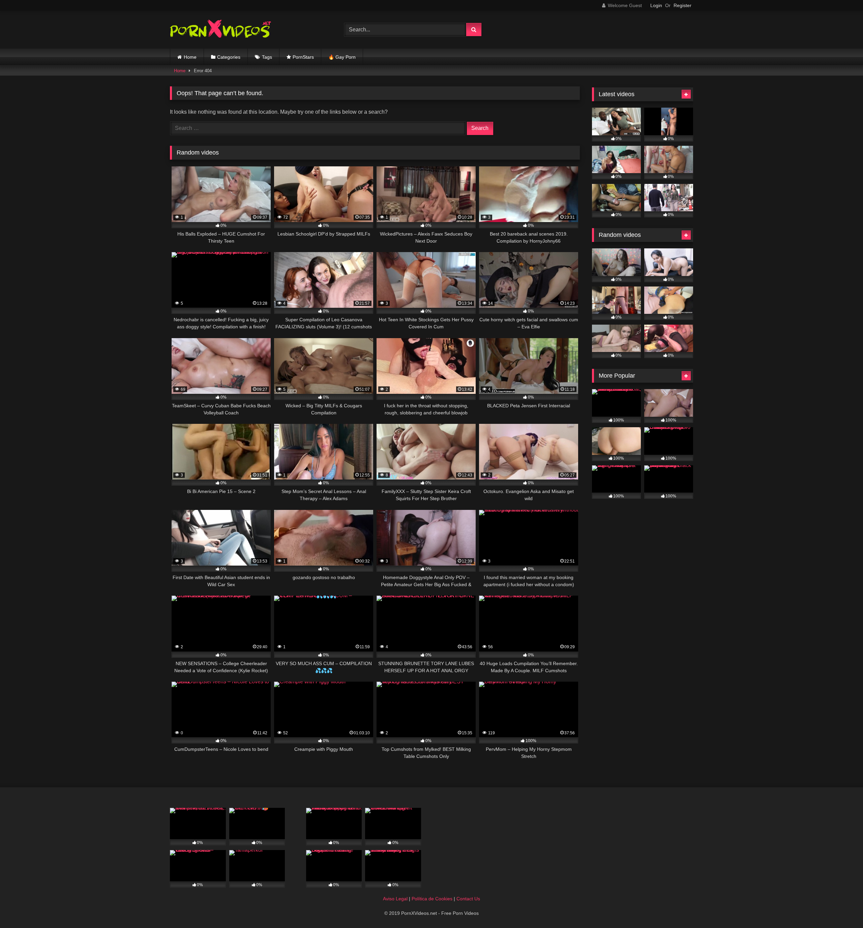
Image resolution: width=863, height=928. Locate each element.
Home (190, 57)
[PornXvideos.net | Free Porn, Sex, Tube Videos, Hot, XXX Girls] (220, 30)
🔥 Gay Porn (342, 57)
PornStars (303, 57)
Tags (267, 57)
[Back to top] (842, 908)
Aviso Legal (395, 898)
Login (656, 5)
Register (682, 5)
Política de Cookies (432, 898)
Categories (228, 57)
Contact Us (468, 898)
